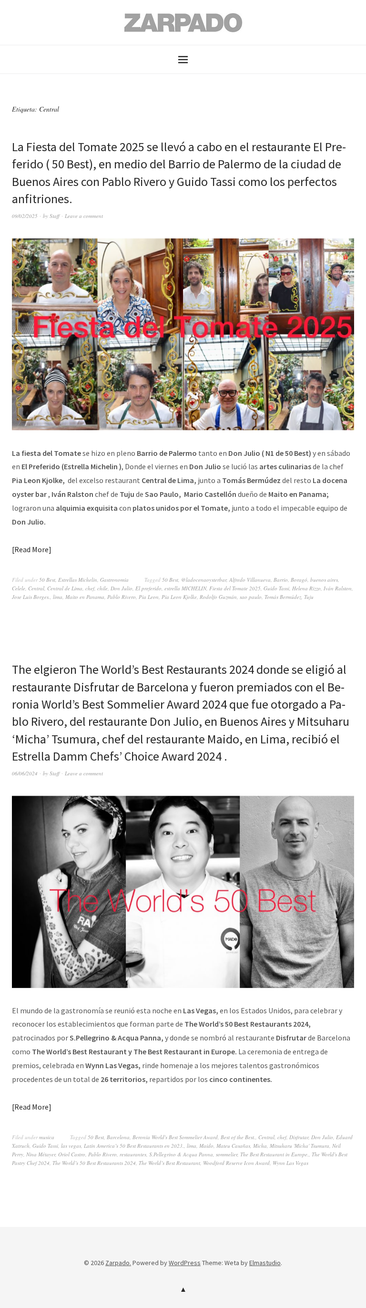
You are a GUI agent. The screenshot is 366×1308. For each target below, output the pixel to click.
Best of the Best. (238, 1137)
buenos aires (324, 579)
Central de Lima (64, 588)
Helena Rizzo (306, 588)
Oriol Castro (71, 1154)
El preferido (148, 588)
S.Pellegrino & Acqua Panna (181, 1154)
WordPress (185, 1262)
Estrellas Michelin (77, 579)
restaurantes (133, 1154)
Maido (206, 1145)
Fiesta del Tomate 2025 (235, 588)
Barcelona (118, 1137)
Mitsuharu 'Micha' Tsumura (299, 1145)
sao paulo (251, 596)
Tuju (309, 596)
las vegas (71, 1145)
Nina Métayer (40, 1154)
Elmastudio (265, 1262)
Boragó (299, 579)
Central (36, 588)
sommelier (226, 1154)
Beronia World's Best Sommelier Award (175, 1137)
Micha (260, 1145)
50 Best (47, 579)
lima (57, 596)
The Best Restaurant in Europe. (274, 1154)
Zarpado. (118, 1262)
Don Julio (121, 588)
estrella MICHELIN (185, 588)
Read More (31, 549)
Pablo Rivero (121, 596)
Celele (18, 588)
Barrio (281, 579)
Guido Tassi (276, 588)
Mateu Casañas (233, 1145)
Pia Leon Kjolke (179, 596)
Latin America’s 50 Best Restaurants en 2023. (134, 1145)
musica (46, 1137)
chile (102, 588)
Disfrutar (298, 1137)
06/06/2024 (25, 773)
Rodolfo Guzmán (218, 596)
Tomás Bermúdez (282, 596)
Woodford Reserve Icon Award (236, 1162)
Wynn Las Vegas (290, 1162)
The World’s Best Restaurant (169, 1162)
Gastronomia (114, 579)
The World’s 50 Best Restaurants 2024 (94, 1162)
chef (89, 588)
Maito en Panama (84, 596)
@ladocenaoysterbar (203, 579)
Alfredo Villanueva (250, 579)
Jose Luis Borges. (31, 596)
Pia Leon (149, 596)
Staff (55, 215)
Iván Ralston (338, 588)
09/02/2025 (25, 215)
